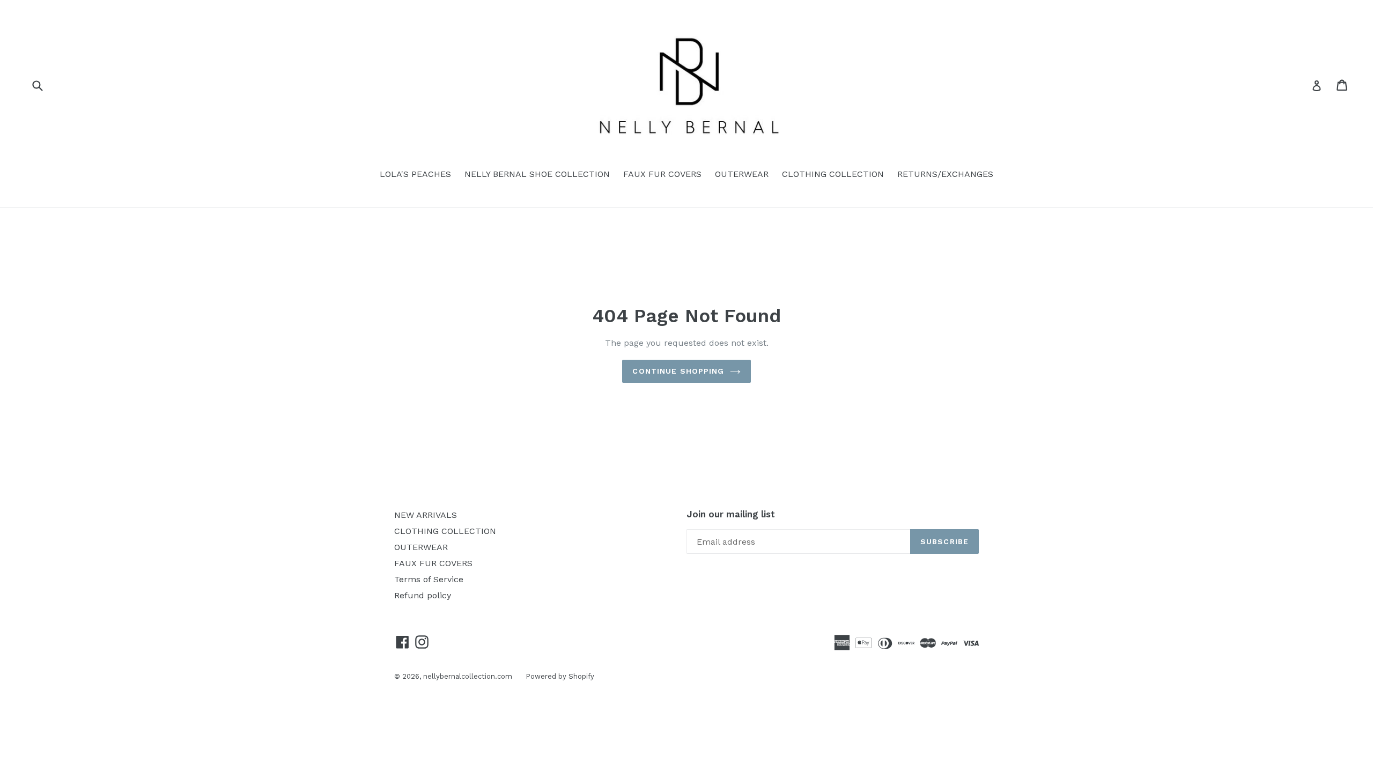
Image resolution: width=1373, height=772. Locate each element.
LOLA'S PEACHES (415, 174)
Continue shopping (678, 371)
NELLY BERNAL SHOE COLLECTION (537, 174)
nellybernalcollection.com (467, 676)
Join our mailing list (730, 514)
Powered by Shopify (560, 676)
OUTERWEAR (742, 174)
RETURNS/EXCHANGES (945, 174)
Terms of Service (428, 579)
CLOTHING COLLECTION (833, 174)
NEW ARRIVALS (425, 515)
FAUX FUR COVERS (662, 174)
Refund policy (422, 595)
